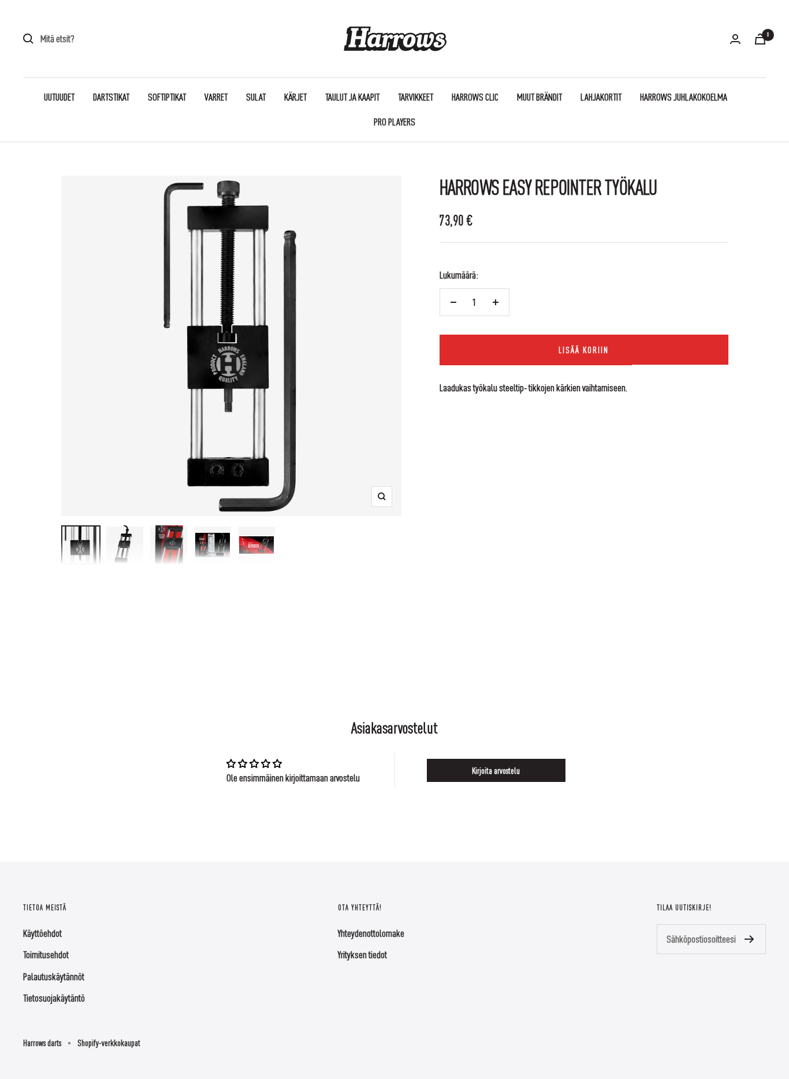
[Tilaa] (749, 939)
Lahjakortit (600, 97)
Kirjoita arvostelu (496, 770)
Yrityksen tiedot (362, 954)
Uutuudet (59, 97)
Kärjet (295, 97)
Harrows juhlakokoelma (683, 97)
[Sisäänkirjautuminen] (735, 39)
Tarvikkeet (415, 97)
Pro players (394, 122)
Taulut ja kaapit (352, 97)
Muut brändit (539, 97)
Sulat (256, 97)
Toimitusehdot (46, 954)
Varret (216, 97)
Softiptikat (167, 97)
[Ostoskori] (760, 39)
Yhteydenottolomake (371, 933)
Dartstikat (111, 97)
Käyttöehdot (42, 933)
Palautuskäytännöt (53, 976)
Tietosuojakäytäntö (54, 998)
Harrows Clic (475, 97)
